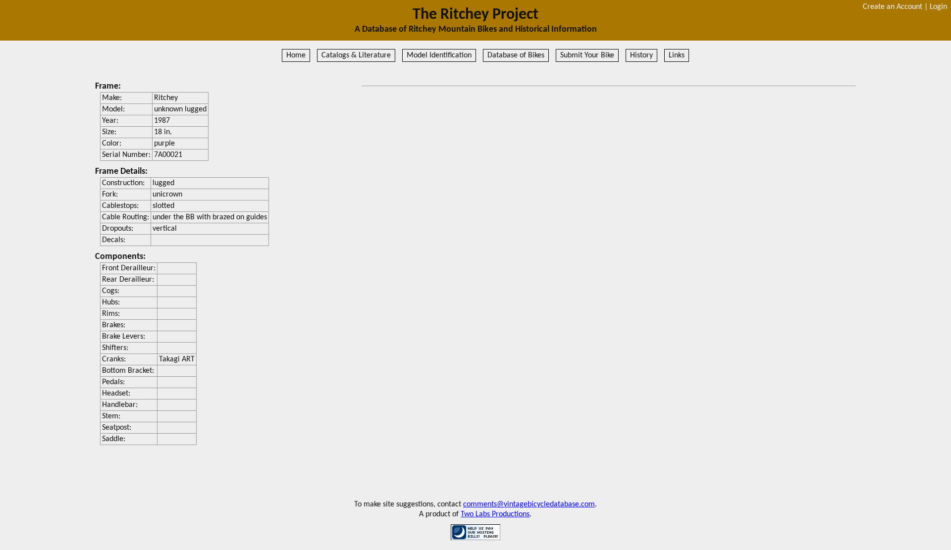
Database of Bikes (515, 55)
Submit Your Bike (587, 55)
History (641, 55)
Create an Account (892, 7)
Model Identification (439, 55)
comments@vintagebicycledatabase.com (529, 504)
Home (296, 55)
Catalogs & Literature (356, 55)
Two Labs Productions (495, 514)
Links (677, 55)
